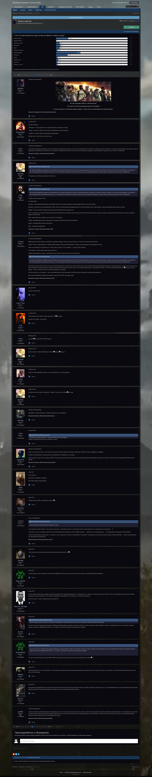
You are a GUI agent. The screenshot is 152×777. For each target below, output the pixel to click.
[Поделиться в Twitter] (16, 754)
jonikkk (20, 712)
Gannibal (20, 174)
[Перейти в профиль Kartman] (20, 414)
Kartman (20, 420)
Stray (20, 487)
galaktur (20, 674)
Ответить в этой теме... (28, 741)
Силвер (20, 560)
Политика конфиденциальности (73, 772)
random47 (20, 460)
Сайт (42, 7)
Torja (20, 326)
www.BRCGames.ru (32, 7)
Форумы (15, 10)
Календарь (22, 10)
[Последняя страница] (54, 75)
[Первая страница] (15, 75)
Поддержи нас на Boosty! (65, 7)
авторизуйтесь (62, 735)
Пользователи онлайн (50, 10)
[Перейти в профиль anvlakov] (15, 22)
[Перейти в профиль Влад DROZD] (20, 574)
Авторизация (124, 20)
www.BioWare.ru (19, 7)
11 (41, 74)
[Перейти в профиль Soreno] (20, 623)
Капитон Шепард (20, 606)
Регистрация (134, 2)
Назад (18, 74)
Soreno (20, 632)
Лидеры (91, 7)
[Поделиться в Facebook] (18, 754)
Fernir (20, 149)
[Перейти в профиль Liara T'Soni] (20, 294)
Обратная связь (87, 772)
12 (44, 74)
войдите (22, 69)
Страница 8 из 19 (61, 74)
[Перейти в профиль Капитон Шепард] (20, 598)
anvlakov (24, 23)
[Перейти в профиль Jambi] (20, 373)
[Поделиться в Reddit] (14, 754)
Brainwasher (20, 132)
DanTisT (20, 699)
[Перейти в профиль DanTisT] (20, 690)
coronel (20, 242)
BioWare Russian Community (27, 2)
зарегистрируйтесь (31, 69)
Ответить (131, 27)
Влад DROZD (20, 581)
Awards (99, 7)
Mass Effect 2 (39, 23)
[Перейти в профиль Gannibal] (20, 167)
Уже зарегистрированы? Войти (120, 2)
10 (38, 74)
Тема (61, 772)
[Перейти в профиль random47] (20, 453)
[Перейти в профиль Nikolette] (20, 501)
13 (47, 74)
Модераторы (38, 10)
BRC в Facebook (80, 7)
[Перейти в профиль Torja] (20, 318)
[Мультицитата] (29, 116)
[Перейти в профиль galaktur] (20, 670)
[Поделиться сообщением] (137, 79)
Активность (51, 7)
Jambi (20, 379)
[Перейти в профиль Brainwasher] (20, 126)
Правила (30, 10)
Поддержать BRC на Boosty (76, 17)
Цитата (33, 116)
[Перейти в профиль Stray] (20, 478)
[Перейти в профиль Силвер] (20, 554)
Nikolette (20, 508)
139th (20, 195)
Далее (50, 74)
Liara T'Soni (20, 303)
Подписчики (132, 20)
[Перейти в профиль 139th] (20, 189)
